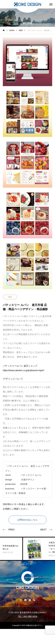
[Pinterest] (29, 600)
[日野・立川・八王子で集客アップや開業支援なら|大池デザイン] (27, 4)
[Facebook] (25, 600)
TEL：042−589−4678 (27, 616)
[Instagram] (21, 600)
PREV (11, 529)
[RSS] (34, 600)
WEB (10, 297)
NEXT (43, 529)
